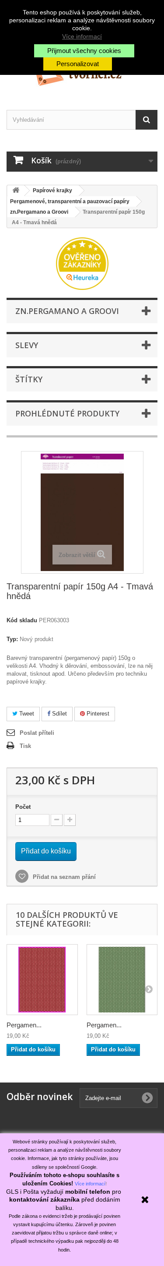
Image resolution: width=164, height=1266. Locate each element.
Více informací (82, 36)
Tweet (25, 713)
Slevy (26, 345)
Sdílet (58, 713)
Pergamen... (24, 1025)
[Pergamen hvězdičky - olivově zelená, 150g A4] (122, 980)
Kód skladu (22, 620)
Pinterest (97, 713)
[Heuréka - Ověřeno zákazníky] (82, 263)
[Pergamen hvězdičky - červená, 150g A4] (42, 980)
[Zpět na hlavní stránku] (15, 190)
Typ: (12, 639)
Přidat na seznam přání (63, 877)
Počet (23, 807)
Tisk (25, 746)
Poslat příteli (37, 733)
